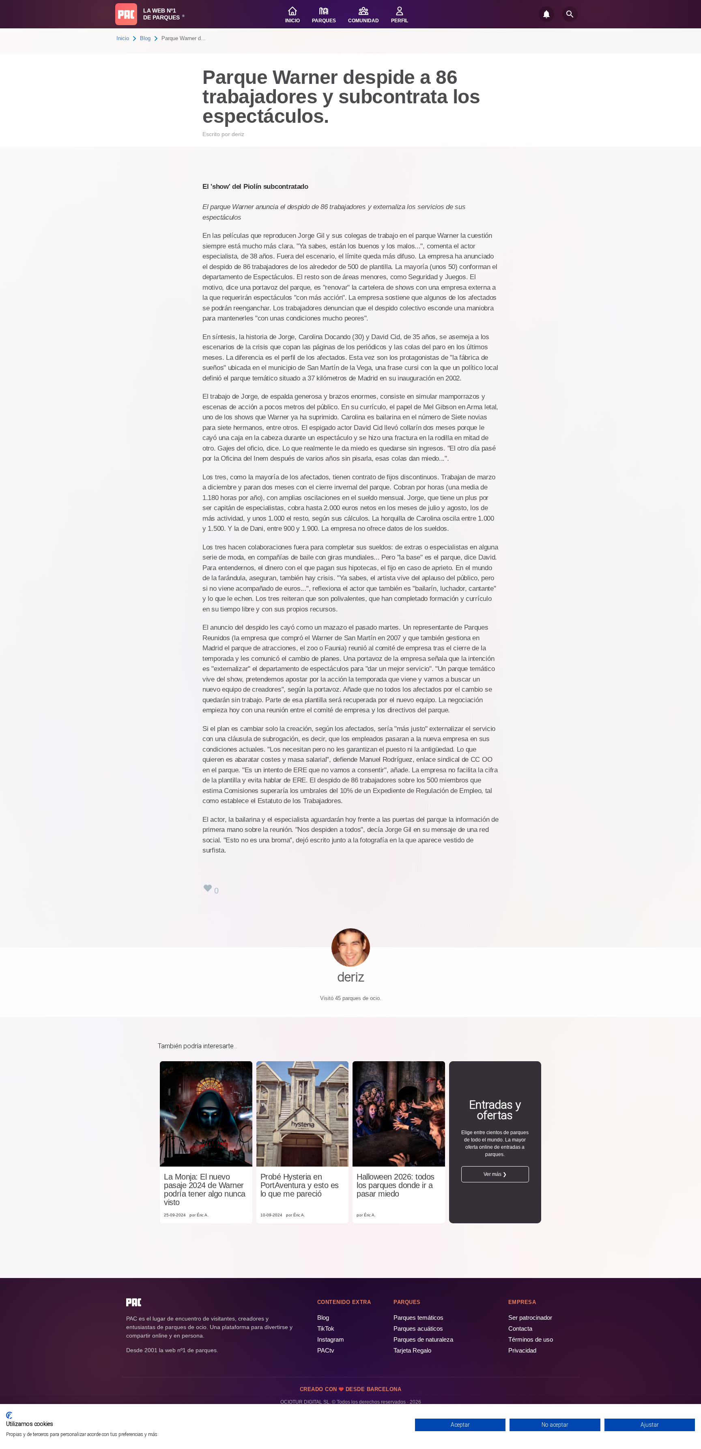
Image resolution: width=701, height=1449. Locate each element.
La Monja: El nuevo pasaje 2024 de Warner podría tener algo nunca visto (204, 1190)
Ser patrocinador (530, 1317)
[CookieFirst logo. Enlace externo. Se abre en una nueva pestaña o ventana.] (9, 1415)
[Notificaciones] (546, 14)
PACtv (325, 1350)
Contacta (520, 1328)
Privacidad (522, 1350)
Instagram (330, 1339)
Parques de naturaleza (423, 1339)
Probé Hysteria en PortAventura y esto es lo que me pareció (299, 1185)
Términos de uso (530, 1339)
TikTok (325, 1328)
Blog (145, 38)
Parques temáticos (418, 1317)
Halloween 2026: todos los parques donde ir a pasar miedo (395, 1185)
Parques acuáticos (418, 1328)
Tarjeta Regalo (412, 1350)
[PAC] (126, 14)
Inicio (122, 38)
